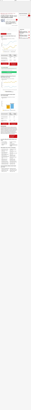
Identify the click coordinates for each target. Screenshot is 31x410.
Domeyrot (10, 21)
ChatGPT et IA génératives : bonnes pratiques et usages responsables (23, 32)
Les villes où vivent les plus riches (13, 123)
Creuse (14, 13)
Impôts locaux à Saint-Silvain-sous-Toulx (12, 136)
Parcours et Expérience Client (23, 37)
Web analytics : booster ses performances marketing (23, 35)
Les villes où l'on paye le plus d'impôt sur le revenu (13, 64)
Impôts (6, 13)
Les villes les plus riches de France (4, 63)
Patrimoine (3, 13)
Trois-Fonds (13, 21)
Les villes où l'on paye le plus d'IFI (4, 123)
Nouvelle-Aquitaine (10, 13)
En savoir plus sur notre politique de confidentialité (7, 73)
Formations (22, 29)
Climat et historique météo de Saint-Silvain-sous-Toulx (5, 157)
